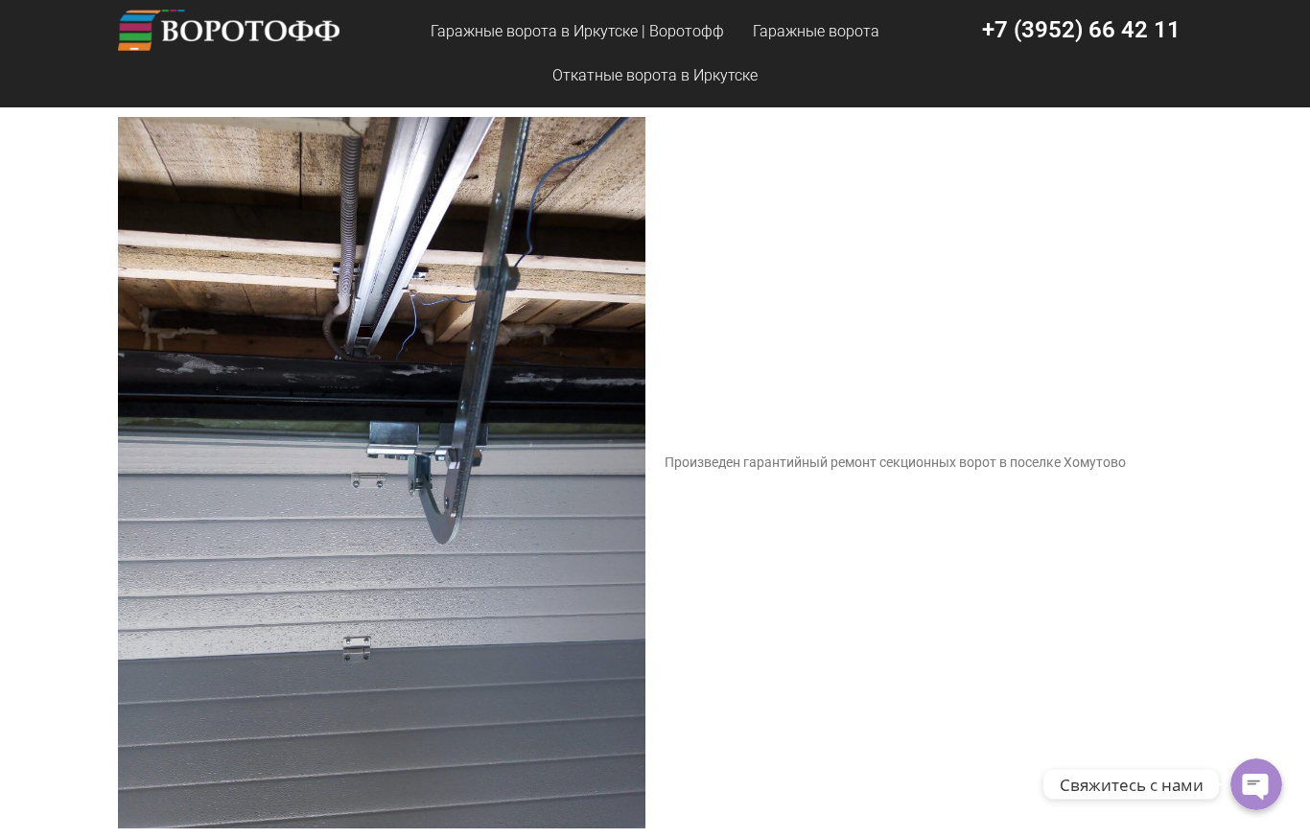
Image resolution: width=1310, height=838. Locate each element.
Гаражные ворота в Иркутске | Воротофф (577, 31)
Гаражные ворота (816, 31)
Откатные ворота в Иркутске (655, 75)
